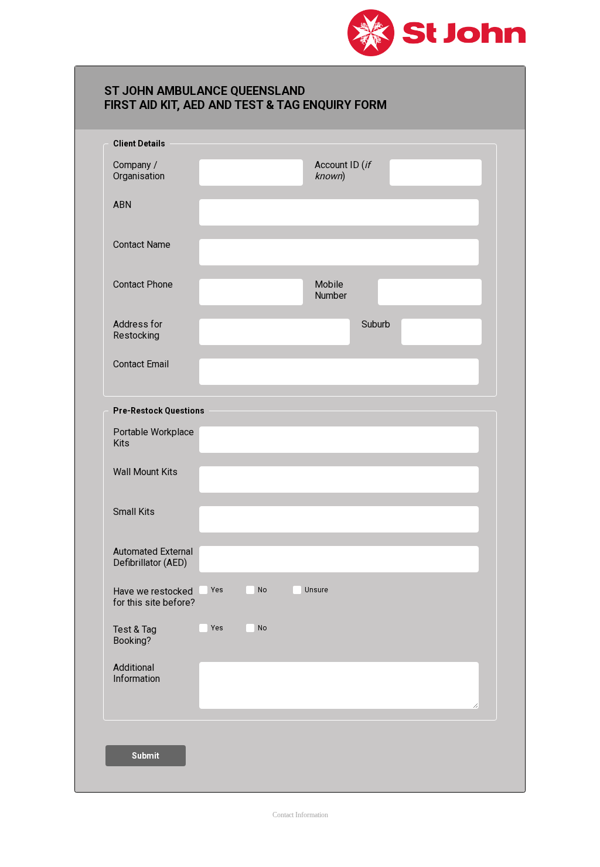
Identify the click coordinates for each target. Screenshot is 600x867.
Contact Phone (143, 284)
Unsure (316, 590)
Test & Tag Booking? (134, 635)
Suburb (376, 324)
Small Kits (134, 511)
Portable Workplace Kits (153, 437)
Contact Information (300, 815)
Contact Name (142, 244)
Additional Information (136, 673)
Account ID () (342, 170)
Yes (217, 590)
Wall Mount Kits (145, 471)
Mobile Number (331, 290)
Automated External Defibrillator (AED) (153, 557)
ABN (122, 204)
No (262, 590)
